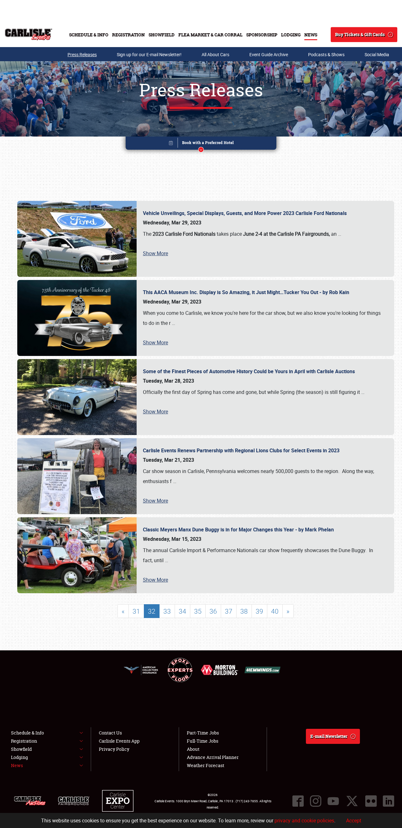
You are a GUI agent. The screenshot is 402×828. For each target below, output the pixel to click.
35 (198, 611)
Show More (155, 253)
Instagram (315, 801)
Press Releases (82, 54)
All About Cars (215, 54)
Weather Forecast (205, 765)
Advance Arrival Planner (213, 757)
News (310, 35)
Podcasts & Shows (326, 54)
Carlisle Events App (119, 741)
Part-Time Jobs (203, 733)
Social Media (377, 54)
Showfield (162, 35)
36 (213, 611)
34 (182, 611)
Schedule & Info (88, 35)
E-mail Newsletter (328, 736)
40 (275, 611)
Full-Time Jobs (202, 741)
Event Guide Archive (268, 54)
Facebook (298, 801)
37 (228, 611)
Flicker (371, 801)
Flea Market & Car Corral (210, 35)
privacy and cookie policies (304, 820)
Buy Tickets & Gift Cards (360, 34)
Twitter (352, 801)
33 (167, 611)
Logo (28, 34)
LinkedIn (388, 801)
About (193, 749)
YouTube (333, 801)
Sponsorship (261, 35)
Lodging (291, 35)
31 (136, 611)
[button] (201, 144)
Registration (128, 35)
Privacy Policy (114, 749)
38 (244, 611)
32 (151, 611)
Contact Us (110, 733)
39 (259, 611)
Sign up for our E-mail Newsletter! (149, 54)
